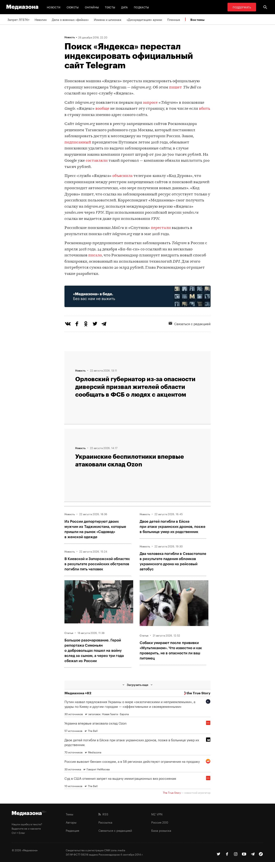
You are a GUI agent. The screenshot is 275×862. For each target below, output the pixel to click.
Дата (124, 7)
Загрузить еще (137, 685)
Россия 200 (159, 822)
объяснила (122, 176)
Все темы (197, 19)
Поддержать (242, 7)
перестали (161, 228)
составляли (97, 161)
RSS (104, 814)
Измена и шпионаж (107, 19)
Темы (69, 814)
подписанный (77, 142)
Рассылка (105, 822)
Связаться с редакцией (192, 323)
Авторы (71, 822)
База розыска (161, 830)
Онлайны (92, 7)
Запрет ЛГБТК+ (18, 19)
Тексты (110, 7)
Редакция (72, 830)
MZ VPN (156, 814)
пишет (175, 87)
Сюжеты (73, 7)
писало (95, 255)
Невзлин (41, 19)
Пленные (173, 19)
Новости (54, 7)
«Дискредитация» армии (144, 19)
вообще (102, 109)
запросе (150, 103)
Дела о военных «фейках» (70, 19)
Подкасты (141, 7)
